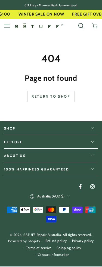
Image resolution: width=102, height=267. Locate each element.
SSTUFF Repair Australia (42, 235)
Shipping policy (69, 248)
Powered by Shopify (24, 241)
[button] (81, 26)
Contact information (54, 255)
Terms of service (38, 248)
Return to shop (51, 96)
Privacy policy (83, 241)
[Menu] (7, 26)
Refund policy (56, 241)
